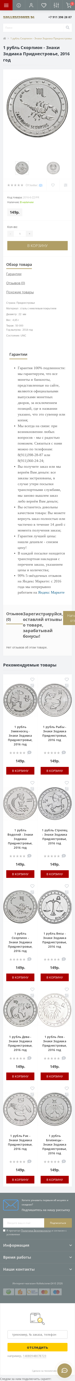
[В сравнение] (32, 686)
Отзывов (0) (15, 283)
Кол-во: (12, 227)
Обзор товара (19, 264)
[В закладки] (32, 680)
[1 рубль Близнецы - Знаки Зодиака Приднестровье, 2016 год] (55, 1110)
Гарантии (13, 274)
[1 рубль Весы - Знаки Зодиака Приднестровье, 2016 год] (55, 908)
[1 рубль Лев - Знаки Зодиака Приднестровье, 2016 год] (55, 1011)
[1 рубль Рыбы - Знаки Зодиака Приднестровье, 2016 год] (55, 701)
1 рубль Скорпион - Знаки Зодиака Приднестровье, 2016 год (20, 942)
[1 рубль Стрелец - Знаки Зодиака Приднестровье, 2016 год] (55, 805)
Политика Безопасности (36, 1230)
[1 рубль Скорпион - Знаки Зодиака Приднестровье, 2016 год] (20, 908)
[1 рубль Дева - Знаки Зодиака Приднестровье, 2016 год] (20, 1011)
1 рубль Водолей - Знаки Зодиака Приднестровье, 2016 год (20, 839)
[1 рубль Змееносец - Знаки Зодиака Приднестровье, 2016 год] (20, 701)
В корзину (37, 245)
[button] (31, 5)
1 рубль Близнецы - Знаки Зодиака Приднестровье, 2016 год (54, 1144)
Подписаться (58, 1223)
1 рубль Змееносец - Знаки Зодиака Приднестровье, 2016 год (20, 735)
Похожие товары (20, 292)
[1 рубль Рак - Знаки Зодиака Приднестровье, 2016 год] (20, 1110)
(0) (40, 185)
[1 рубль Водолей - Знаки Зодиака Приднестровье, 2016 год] (20, 805)
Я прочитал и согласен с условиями (36, 1232)
